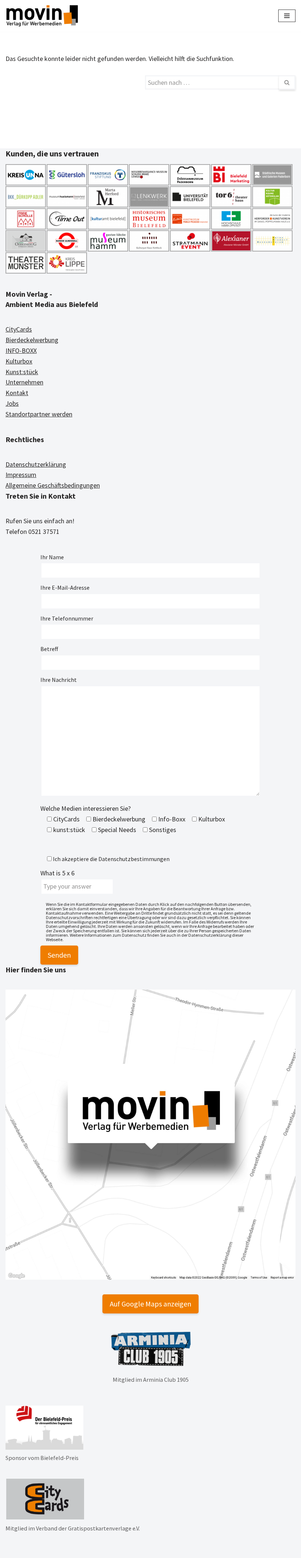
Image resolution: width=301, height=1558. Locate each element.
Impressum (21, 474)
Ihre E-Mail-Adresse (65, 587)
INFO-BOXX (21, 350)
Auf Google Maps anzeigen (150, 1303)
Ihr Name (52, 557)
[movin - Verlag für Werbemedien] (42, 16)
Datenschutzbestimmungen (134, 859)
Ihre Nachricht (58, 679)
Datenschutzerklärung (36, 464)
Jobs (12, 403)
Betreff (49, 649)
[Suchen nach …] (75, 82)
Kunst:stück (22, 372)
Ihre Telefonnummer (66, 618)
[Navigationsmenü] (286, 16)
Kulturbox (19, 361)
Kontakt (17, 392)
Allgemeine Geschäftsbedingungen (53, 485)
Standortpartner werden (39, 414)
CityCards (19, 329)
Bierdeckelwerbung (32, 340)
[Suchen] (287, 82)
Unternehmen (24, 382)
